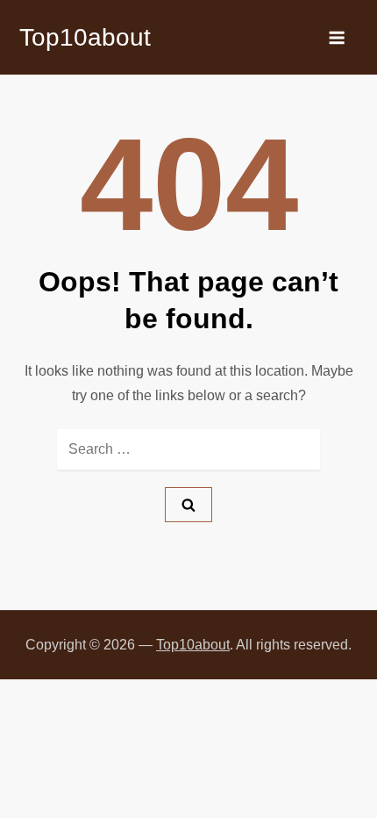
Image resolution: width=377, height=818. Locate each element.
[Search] (188, 504)
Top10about (85, 37)
